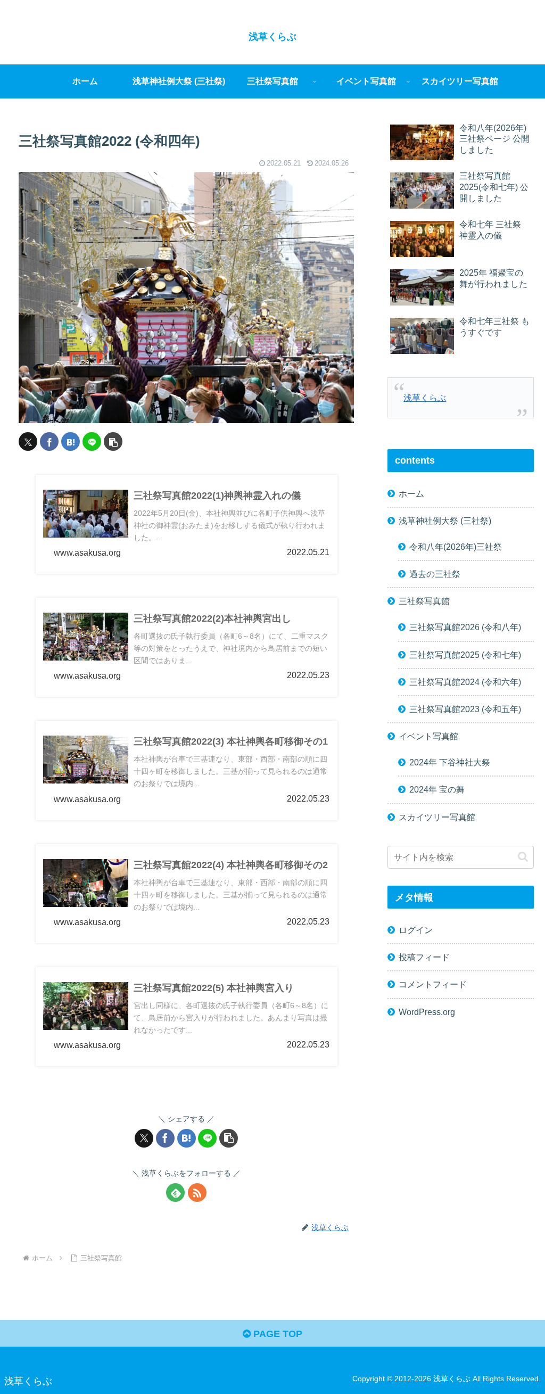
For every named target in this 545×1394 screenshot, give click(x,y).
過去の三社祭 (434, 574)
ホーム (411, 493)
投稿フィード (424, 957)
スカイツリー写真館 (437, 817)
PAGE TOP (276, 1334)
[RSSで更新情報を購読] (197, 1192)
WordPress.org (427, 1012)
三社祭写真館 (424, 601)
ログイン (416, 930)
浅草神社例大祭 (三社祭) (445, 520)
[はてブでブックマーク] (70, 441)
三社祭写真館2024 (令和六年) (465, 682)
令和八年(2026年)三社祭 (455, 546)
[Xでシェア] (28, 441)
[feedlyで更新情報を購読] (175, 1192)
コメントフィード (433, 984)
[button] (113, 441)
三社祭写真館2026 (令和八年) (465, 627)
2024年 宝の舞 (437, 789)
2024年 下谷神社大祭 (449, 762)
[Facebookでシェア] (49, 441)
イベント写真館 (428, 736)
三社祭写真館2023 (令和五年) (465, 709)
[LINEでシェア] (91, 441)
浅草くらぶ (424, 397)
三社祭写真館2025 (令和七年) (465, 654)
